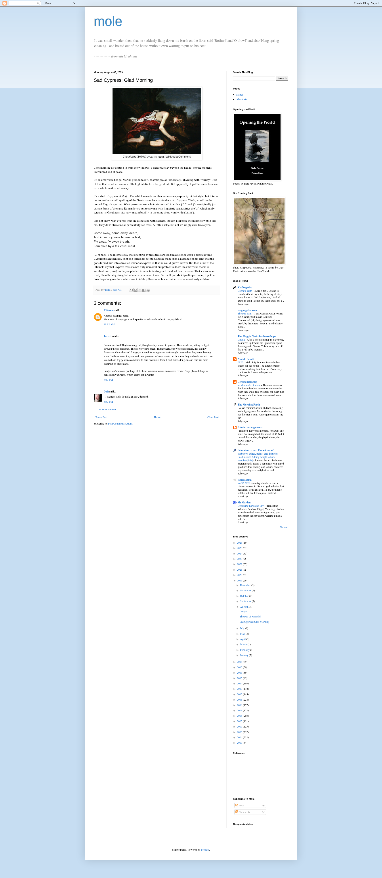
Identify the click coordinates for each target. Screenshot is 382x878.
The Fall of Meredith (250, 616)
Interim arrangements (250, 427)
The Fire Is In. (245, 313)
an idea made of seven (249, 385)
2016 (240, 672)
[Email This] (131, 290)
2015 (240, 678)
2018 (240, 661)
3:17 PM (108, 379)
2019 (240, 580)
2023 (240, 558)
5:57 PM (108, 401)
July (242, 628)
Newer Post (101, 417)
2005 (240, 732)
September (246, 601)
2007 (240, 721)
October (244, 596)
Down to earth (245, 290)
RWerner (109, 310)
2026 (240, 542)
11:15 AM (109, 324)
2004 (240, 737)
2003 (240, 742)
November (246, 590)
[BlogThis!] (135, 290)
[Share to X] (140, 290)
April (243, 639)
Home (157, 417)
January (244, 655)
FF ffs (241, 362)
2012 (240, 694)
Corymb (244, 611)
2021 (240, 569)
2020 (240, 575)
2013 (240, 688)
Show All (284, 527)
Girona (241, 339)
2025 (240, 548)
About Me (241, 99)
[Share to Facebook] (144, 290)
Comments (244, 812)
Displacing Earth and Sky (251, 505)
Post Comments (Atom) (120, 423)
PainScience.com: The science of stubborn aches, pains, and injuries (258, 451)
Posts (241, 805)
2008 (240, 715)
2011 (240, 699)
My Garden (244, 502)
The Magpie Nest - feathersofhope (257, 336)
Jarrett (107, 336)
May (243, 633)
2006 (240, 726)
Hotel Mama (245, 480)
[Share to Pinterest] (148, 290)
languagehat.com (247, 310)
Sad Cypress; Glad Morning (254, 621)
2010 (240, 705)
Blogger (205, 849)
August (244, 606)
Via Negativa (245, 287)
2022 (240, 564)
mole (108, 21)
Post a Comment (108, 409)
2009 (240, 710)
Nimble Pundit (246, 359)
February (245, 649)
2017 (240, 667)
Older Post (213, 417)
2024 (240, 553)
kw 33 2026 (244, 483)
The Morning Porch (249, 404)
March (244, 644)
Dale (106, 391)
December (245, 585)
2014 (240, 683)
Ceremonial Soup (247, 382)
